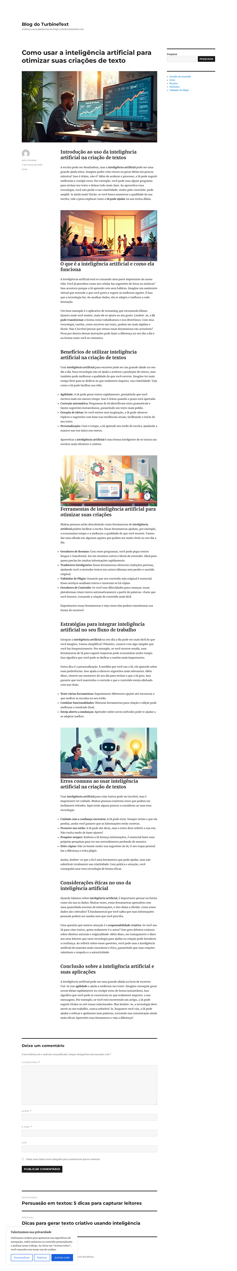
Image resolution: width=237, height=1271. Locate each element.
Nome (26, 1111)
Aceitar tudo (62, 1257)
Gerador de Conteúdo (180, 76)
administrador (29, 160)
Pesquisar (172, 54)
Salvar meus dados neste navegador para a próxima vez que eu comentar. (63, 1159)
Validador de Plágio (179, 90)
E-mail (27, 1127)
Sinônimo (174, 86)
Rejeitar (42, 1257)
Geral (24, 169)
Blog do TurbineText (45, 24)
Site (24, 1142)
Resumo (173, 83)
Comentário (31, 1062)
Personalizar (22, 1257)
